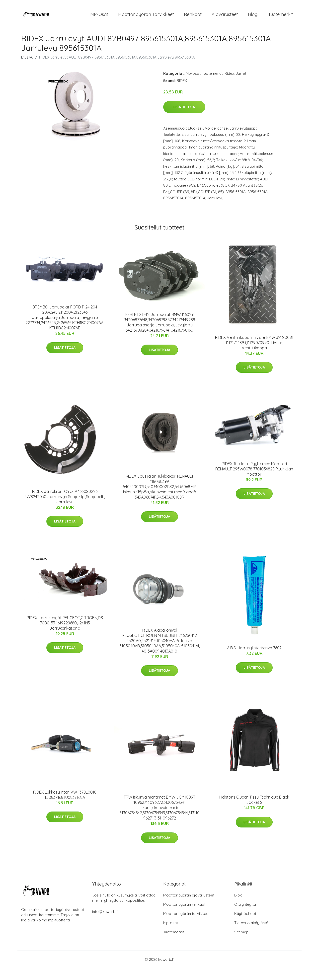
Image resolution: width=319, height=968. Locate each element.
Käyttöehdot (245, 913)
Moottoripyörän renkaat (184, 904)
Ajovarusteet (225, 14)
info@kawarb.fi (105, 911)
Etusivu (27, 57)
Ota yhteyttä (245, 904)
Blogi (253, 14)
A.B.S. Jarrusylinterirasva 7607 (254, 647)
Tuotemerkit (280, 14)
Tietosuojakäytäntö (251, 922)
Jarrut (241, 73)
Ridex (229, 73)
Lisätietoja (184, 107)
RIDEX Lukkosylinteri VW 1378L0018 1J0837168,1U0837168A (64, 795)
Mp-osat (193, 73)
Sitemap (241, 932)
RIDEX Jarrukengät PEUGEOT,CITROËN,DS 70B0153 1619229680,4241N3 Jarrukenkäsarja (65, 623)
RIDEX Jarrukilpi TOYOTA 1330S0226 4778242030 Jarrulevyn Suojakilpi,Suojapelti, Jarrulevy (65, 496)
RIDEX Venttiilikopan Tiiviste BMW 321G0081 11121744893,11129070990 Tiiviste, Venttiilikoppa (254, 342)
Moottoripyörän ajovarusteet (188, 895)
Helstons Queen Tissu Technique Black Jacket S (254, 800)
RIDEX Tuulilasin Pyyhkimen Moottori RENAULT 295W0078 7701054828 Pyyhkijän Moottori (254, 469)
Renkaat (193, 14)
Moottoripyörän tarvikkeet (146, 14)
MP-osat (99, 14)
